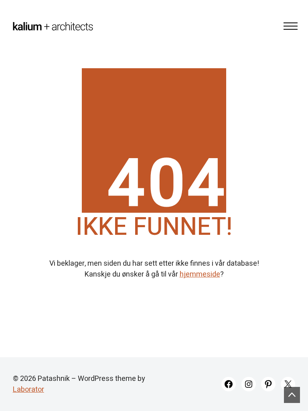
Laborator (28, 389)
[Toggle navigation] (288, 26)
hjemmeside (200, 274)
